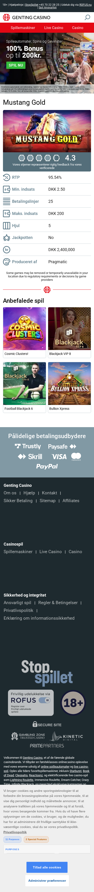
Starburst (75, 771)
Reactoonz (36, 775)
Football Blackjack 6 (19, 408)
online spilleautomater (55, 766)
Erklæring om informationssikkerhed (39, 618)
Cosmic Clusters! (16, 354)
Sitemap (48, 500)
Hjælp (29, 493)
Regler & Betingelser (58, 602)
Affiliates (71, 500)
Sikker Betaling (18, 500)
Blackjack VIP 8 (60, 354)
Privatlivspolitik (18, 610)
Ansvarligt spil (17, 602)
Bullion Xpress (59, 408)
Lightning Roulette (21, 780)
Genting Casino (32, 757)
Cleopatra (21, 775)
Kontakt (49, 493)
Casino (77, 28)
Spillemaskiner (23, 28)
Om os (10, 493)
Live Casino (53, 28)
